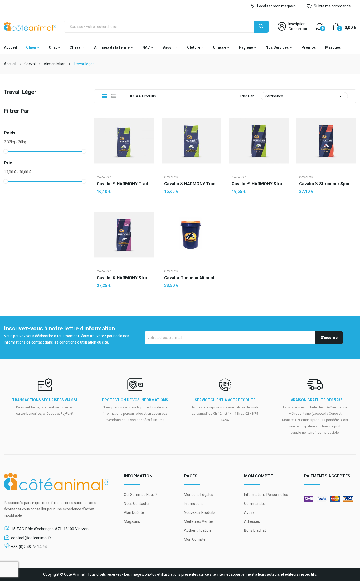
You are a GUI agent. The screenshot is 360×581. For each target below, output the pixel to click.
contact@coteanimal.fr (31, 537)
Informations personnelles (266, 494)
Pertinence (304, 96)
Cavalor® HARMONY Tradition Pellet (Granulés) (191, 184)
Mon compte (195, 539)
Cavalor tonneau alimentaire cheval (191, 278)
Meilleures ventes (199, 521)
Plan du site (134, 512)
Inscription (296, 24)
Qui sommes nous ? (140, 494)
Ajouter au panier (259, 208)
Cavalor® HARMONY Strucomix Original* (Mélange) (259, 184)
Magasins (132, 521)
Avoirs (249, 512)
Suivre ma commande (332, 6)
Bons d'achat (255, 530)
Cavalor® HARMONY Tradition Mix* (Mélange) (124, 184)
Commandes (255, 503)
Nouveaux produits (199, 512)
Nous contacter (137, 503)
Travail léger (20, 92)
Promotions (193, 503)
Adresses (252, 521)
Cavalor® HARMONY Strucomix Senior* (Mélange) (124, 278)
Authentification (197, 530)
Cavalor (104, 177)
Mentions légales (198, 494)
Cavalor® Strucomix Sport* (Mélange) (326, 184)
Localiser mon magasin (276, 6)
